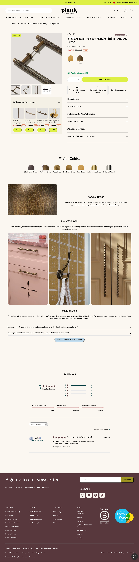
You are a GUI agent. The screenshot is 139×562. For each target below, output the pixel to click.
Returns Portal (11, 519)
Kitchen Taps (82, 530)
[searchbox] (36, 424)
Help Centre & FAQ (12, 512)
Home (13, 24)
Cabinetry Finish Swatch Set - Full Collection (54, 123)
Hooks (79, 538)
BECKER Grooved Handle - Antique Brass (30, 123)
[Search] (49, 10)
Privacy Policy (28, 549)
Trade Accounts (35, 512)
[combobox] (28, 10)
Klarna (43, 553)
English (106, 2)
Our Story (57, 512)
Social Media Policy (12, 553)
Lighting (80, 534)
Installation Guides (12, 523)
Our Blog (56, 515)
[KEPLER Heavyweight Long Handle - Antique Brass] (18, 113)
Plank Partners (11, 538)
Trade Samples (35, 523)
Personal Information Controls (46, 549)
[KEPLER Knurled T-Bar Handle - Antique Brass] (42, 113)
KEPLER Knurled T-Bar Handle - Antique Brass (42, 123)
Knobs (79, 517)
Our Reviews (58, 523)
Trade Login (33, 515)
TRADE (115, 10)
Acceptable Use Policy (30, 553)
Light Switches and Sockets (84, 526)
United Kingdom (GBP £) (125, 2)
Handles (80, 521)
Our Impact (57, 519)
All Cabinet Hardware (81, 513)
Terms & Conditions (12, 549)
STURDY (71, 34)
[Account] (125, 10)
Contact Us (9, 515)
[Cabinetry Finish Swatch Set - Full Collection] (54, 113)
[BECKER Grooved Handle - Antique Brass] (30, 113)
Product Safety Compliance (16, 557)
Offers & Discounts (12, 526)
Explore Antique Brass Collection (69, 340)
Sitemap (32, 557)
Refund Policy (10, 534)
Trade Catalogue (35, 519)
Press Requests (11, 530)
